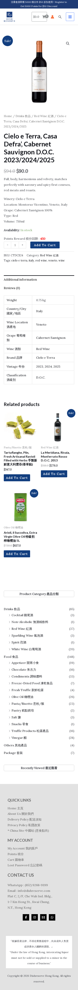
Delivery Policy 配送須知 (24, 819)
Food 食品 (11, 657)
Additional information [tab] (20, 279)
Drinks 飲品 (12, 609)
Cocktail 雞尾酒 (22, 615)
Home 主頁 (15, 808)
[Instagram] (34, 917)
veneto (52, 260)
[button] (60, 17)
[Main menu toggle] (70, 16)
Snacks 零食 (20, 724)
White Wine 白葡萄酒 (26, 649)
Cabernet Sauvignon (51, 338)
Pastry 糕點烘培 (23, 710)
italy (31, 260)
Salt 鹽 (16, 717)
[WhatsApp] (52, 917)
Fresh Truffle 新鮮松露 (28, 690)
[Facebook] (26, 917)
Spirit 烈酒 (19, 642)
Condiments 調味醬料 (27, 676)
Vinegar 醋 (19, 738)
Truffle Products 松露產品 (30, 731)
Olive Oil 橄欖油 (22, 697)
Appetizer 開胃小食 (25, 663)
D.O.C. (40, 377)
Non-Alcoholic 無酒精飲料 (30, 622)
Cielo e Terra (45, 357)
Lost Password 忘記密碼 (25, 865)
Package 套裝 (13, 753)
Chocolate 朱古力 (24, 669)
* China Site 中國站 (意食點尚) (28, 830)
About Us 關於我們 (21, 814)
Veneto (41, 324)
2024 (48, 366)
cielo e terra (19, 260)
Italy (39, 311)
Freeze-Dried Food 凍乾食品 (32, 683)
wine (61, 260)
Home (8, 116)
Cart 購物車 (16, 860)
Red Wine (43, 349)
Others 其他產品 (15, 745)
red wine (41, 260)
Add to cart (45, 245)
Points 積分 (16, 854)
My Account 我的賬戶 (23, 848)
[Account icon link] (52, 17)
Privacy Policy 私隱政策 (24, 825)
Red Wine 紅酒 (22, 629)
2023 (39, 366)
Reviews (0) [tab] (12, 288)
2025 (56, 366)
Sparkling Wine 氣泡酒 (27, 635)
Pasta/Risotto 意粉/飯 (28, 703)
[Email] (43, 917)
